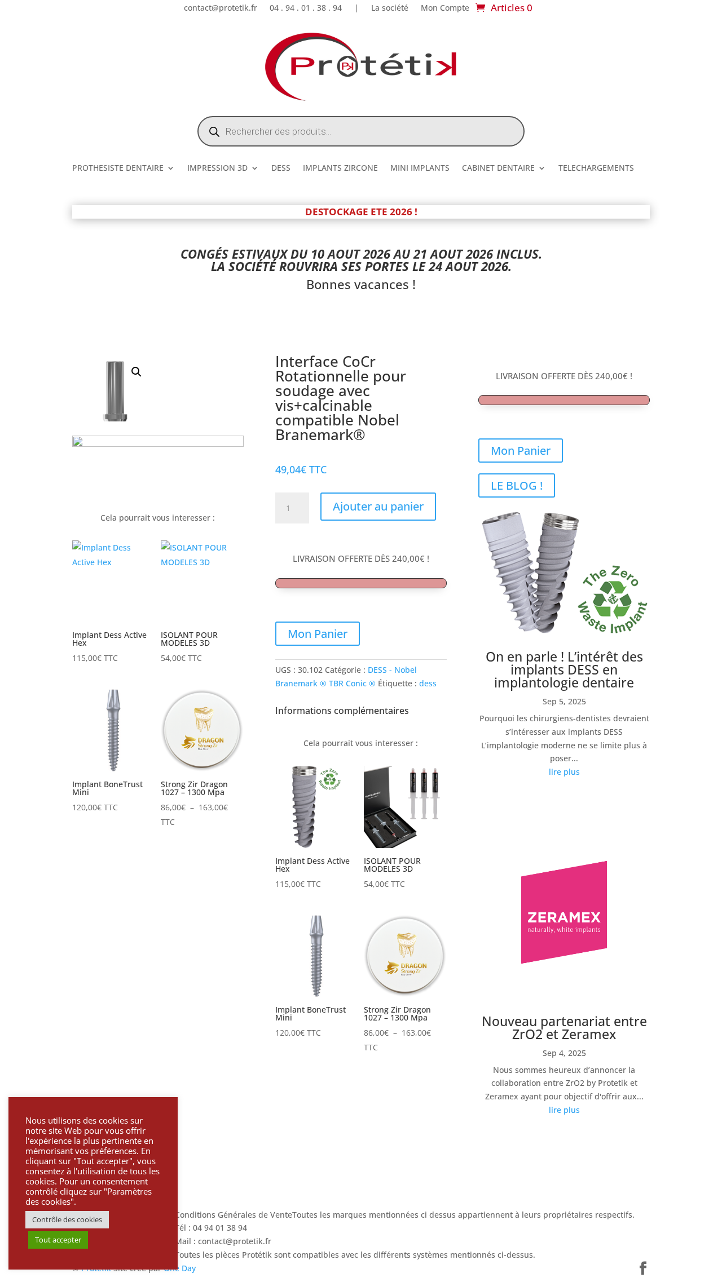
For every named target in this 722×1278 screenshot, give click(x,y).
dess (428, 683)
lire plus (564, 771)
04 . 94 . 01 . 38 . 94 (306, 8)
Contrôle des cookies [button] (67, 1219)
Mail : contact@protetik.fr (223, 1241)
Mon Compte (445, 8)
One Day (180, 1268)
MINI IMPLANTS (420, 168)
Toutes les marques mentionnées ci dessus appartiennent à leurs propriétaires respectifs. (463, 1214)
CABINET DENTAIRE (498, 168)
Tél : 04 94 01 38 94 (211, 1227)
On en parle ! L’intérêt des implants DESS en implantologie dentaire (564, 669)
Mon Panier (317, 633)
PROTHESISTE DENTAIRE (118, 168)
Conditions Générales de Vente (233, 1214)
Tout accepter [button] (58, 1240)
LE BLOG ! (517, 485)
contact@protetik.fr (220, 8)
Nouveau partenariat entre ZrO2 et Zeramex (564, 1027)
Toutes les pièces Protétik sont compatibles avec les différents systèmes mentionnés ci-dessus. (355, 1254)
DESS (280, 168)
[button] (136, 372)
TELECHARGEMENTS (596, 168)
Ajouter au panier (378, 506)
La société (389, 8)
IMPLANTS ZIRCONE (340, 168)
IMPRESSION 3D (217, 168)
